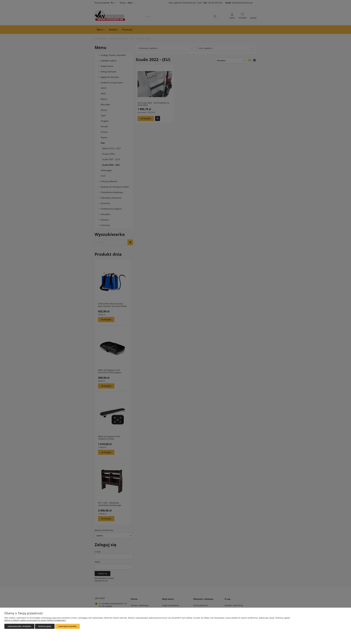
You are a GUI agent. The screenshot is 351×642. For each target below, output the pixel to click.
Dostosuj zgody (44, 626)
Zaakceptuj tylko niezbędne (19, 626)
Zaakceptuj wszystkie (67, 626)
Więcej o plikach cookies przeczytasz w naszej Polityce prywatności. (35, 620)
